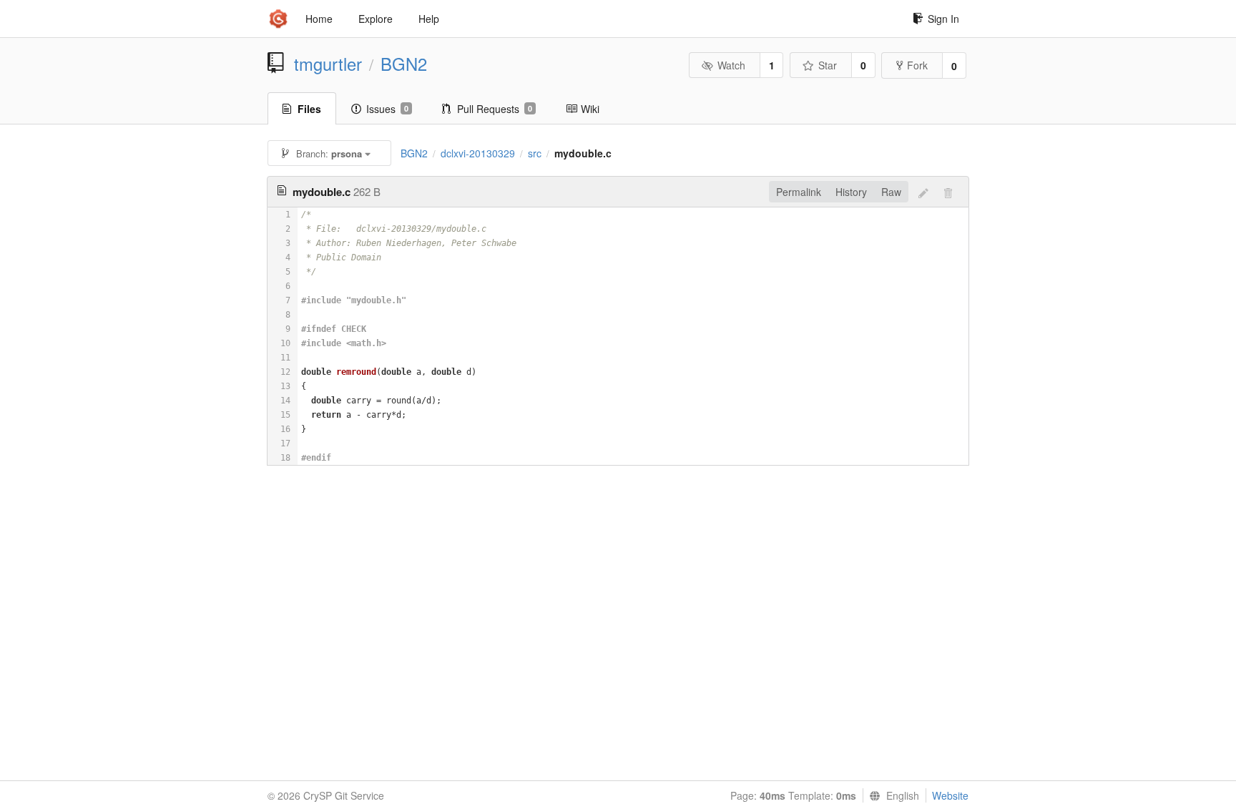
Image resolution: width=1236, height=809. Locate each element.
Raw (891, 192)
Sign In (943, 18)
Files (309, 109)
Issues (387, 109)
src (534, 153)
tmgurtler (328, 64)
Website (950, 795)
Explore (375, 18)
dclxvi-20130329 (478, 153)
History (851, 192)
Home (319, 18)
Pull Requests (494, 109)
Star (827, 65)
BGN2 (404, 64)
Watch (731, 65)
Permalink (798, 192)
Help (428, 18)
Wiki (590, 109)
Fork (917, 65)
